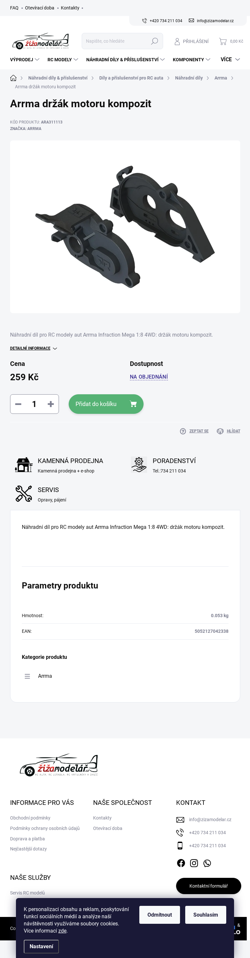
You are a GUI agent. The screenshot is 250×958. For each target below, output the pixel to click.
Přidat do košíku (96, 403)
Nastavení (41, 946)
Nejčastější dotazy (28, 848)
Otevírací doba (39, 7)
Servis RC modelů (27, 892)
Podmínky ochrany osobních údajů (45, 828)
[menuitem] (25, 59)
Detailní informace (30, 348)
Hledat (154, 41)
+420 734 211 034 (207, 832)
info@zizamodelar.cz (210, 819)
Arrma (45, 676)
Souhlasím (205, 915)
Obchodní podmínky (30, 817)
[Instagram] (194, 862)
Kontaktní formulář (208, 886)
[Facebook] (181, 862)
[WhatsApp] (207, 862)
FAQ (14, 7)
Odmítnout (159, 915)
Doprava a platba (27, 838)
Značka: (25, 128)
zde (62, 931)
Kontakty (70, 7)
